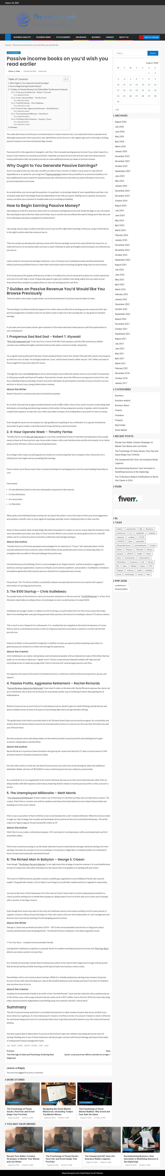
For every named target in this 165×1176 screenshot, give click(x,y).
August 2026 (120, 122)
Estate (153, 545)
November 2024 (122, 196)
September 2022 (122, 314)
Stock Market (63, 37)
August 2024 (120, 205)
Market (134, 566)
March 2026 (120, 146)
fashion (119, 549)
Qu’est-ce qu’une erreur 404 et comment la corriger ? (87, 1053)
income (27, 1045)
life (117, 566)
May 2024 (119, 220)
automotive (131, 529)
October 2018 (121, 378)
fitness (150, 549)
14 (143, 84)
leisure (150, 562)
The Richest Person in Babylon (32, 864)
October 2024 (121, 201)
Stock (118, 574)
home (118, 558)
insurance (134, 562)
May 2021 (119, 353)
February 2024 (121, 235)
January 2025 (121, 186)
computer (120, 537)
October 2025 (121, 166)
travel (140, 574)
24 (118, 96)
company (151, 533)
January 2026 (121, 151)
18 (124, 90)
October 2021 (121, 329)
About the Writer (23, 95)
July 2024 (119, 210)
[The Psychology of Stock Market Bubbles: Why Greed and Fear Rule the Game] (94, 1094)
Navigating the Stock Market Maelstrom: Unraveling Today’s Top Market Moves (58, 1112)
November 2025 (122, 161)
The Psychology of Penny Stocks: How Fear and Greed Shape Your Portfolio (20, 1112)
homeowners (130, 558)
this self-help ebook (35, 436)
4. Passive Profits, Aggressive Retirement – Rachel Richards (36, 108)
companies (140, 533)
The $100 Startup (89, 596)
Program (119, 570)
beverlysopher (121, 589)
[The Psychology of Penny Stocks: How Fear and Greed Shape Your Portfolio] (22, 1094)
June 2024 (120, 215)
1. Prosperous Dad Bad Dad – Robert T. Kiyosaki (32, 92)
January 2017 (121, 383)
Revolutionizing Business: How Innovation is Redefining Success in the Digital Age (141, 1159)
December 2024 (122, 191)
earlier (20, 1045)
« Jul (117, 109)
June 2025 (120, 176)
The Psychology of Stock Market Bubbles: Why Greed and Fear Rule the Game (94, 1112)
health (139, 554)
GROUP (130, 554)
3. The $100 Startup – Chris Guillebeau (28, 103)
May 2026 (119, 136)
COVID (141, 537)
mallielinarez (120, 585)
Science (130, 570)
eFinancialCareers (123, 545)
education (140, 541)
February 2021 (121, 368)
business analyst (22, 37)
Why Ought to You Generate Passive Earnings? (29, 83)
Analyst (119, 529)
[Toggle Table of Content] (65, 79)
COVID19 (120, 541)
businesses (121, 533)
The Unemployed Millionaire (20, 797)
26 (130, 96)
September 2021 (122, 334)
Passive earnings (53, 174)
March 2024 (120, 230)
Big (141, 529)
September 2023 (122, 260)
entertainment (140, 545)
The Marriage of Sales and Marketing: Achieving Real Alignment (30, 1054)
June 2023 (120, 275)
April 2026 (119, 141)
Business (96, 37)
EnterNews (85, 1173)
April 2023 (119, 284)
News (143, 566)
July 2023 (119, 269)
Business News (43, 37)
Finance (110, 37)
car (130, 533)
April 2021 (119, 358)
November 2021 (122, 324)
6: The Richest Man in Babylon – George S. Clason (32, 119)
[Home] (8, 37)
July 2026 (119, 127)
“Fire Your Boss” (102, 948)
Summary (13, 127)
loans (125, 566)
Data (130, 541)
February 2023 (121, 294)
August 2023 (120, 265)
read (41, 1045)
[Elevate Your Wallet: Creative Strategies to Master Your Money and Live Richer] (24, 1140)
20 (136, 90)
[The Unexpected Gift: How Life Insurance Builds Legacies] (102, 1140)
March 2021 (120, 363)
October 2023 (121, 255)
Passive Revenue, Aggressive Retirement (25, 688)
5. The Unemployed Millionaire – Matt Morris (31, 114)
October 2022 (121, 309)
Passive (34, 1045)
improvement (144, 558)
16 (155, 84)
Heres (148, 554)
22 (149, 90)
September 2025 (122, 171)
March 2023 (120, 289)
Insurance (81, 37)
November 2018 (122, 373)
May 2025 (119, 181)
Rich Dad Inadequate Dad (18, 341)
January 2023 (121, 299)
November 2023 (122, 250)
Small (139, 570)
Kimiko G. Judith (14, 71)
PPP (150, 566)
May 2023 (119, 279)
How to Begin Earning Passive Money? (25, 86)
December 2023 (122, 245)
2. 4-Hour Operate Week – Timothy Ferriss (30, 98)
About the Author (23, 100)
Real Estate (120, 425)
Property (119, 420)
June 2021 (120, 348)
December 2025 (122, 156)
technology (129, 574)
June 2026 (120, 131)
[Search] (136, 37)
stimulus (148, 570)
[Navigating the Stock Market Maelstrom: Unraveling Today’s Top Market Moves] (58, 1094)
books (13, 1045)
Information (121, 562)
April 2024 (119, 225)
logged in (22, 1072)
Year (148, 574)
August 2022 (120, 319)
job (143, 562)
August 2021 (120, 339)
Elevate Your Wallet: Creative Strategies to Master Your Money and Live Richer (23, 1159)
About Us (124, 37)
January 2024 (121, 240)
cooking (131, 537)
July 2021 (119, 343)
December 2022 (122, 304)
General (119, 554)
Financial (139, 549)
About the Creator (24, 106)
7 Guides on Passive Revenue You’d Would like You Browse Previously (39, 89)
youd (46, 1045)
